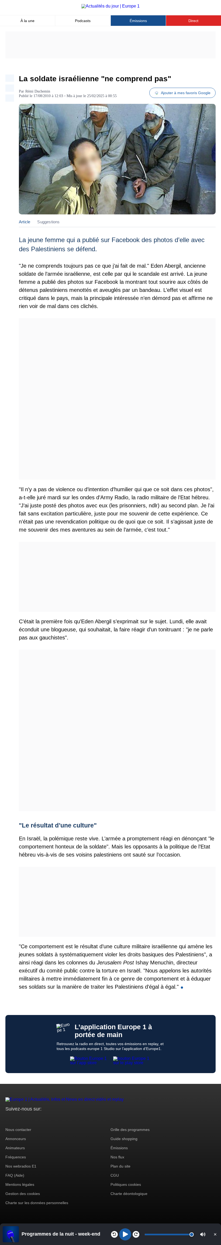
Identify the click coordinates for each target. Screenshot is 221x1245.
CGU (114, 1175)
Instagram (18, 1119)
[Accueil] (110, 6)
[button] (202, 1234)
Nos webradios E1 (20, 1166)
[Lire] (125, 1234)
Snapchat (45, 1119)
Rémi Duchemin (37, 91)
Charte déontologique (128, 1193)
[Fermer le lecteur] (215, 1234)
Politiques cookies (125, 1184)
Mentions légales (19, 1184)
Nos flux (117, 1157)
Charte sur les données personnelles (36, 1203)
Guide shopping (123, 1139)
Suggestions (48, 222)
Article (24, 222)
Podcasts (83, 21)
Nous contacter (18, 1129)
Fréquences (15, 1157)
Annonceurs (15, 1139)
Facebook (27, 1119)
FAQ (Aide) (14, 1175)
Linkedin (54, 1119)
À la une (27, 21)
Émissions (138, 21)
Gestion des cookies (22, 1193)
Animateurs (15, 1148)
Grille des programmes (130, 1129)
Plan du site (120, 1166)
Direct (193, 21)
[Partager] (9, 78)
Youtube (36, 1119)
